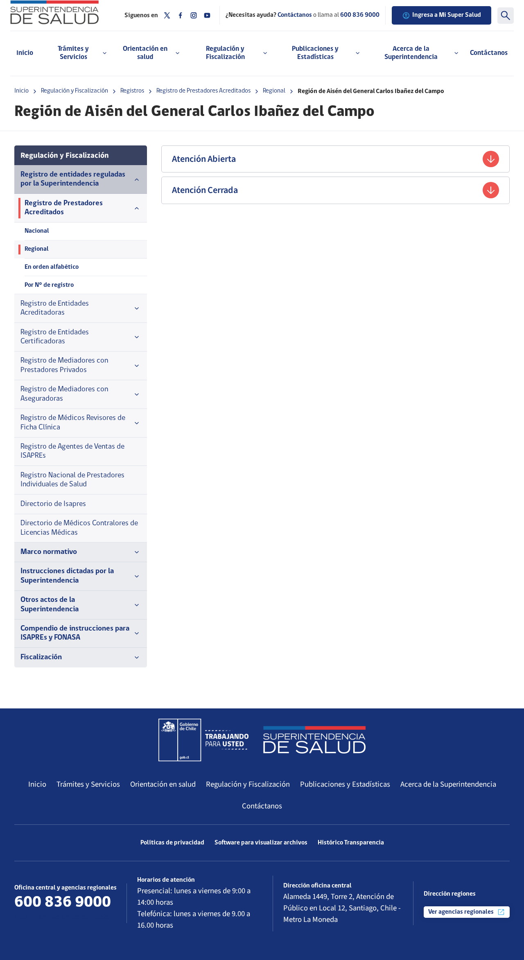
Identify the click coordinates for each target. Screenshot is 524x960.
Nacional (37, 231)
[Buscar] (505, 15)
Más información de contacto (62, 917)
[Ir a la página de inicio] (61, 12)
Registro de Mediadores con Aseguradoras (64, 394)
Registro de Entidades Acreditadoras (54, 308)
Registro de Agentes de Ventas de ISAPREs (72, 451)
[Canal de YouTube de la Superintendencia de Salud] (207, 15)
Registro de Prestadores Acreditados (203, 91)
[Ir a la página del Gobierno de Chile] (203, 740)
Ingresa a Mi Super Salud (446, 15)
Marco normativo (48, 552)
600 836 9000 (359, 15)
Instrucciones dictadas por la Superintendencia (67, 575)
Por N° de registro (49, 285)
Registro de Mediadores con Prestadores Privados (64, 365)
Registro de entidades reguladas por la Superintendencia (72, 179)
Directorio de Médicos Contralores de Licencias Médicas (79, 528)
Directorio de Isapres (53, 504)
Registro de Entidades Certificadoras (54, 337)
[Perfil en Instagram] (193, 15)
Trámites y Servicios (88, 784)
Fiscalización (41, 657)
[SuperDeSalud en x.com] (167, 15)
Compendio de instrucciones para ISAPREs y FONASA (74, 633)
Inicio (24, 53)
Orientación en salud (163, 784)
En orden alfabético (52, 267)
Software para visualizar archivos (261, 843)
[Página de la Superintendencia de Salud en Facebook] (180, 15)
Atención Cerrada (205, 190)
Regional (274, 91)
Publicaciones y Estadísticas (345, 784)
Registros (132, 91)
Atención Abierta (204, 159)
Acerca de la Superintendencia (448, 784)
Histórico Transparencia (351, 843)
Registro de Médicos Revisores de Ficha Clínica (72, 422)
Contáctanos (489, 53)
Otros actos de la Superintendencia (49, 604)
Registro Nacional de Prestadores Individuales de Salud (72, 480)
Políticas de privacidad (172, 843)
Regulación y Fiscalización (74, 91)
